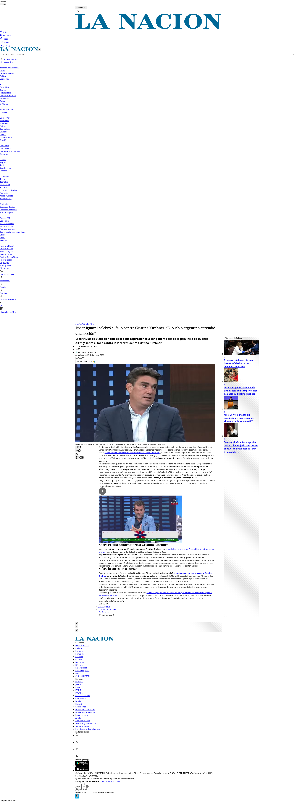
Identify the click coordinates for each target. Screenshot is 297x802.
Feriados (4, 187)
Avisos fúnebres (7, 223)
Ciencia (3, 134)
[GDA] (82, 790)
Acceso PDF (5, 218)
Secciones (7, 35)
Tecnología (5, 182)
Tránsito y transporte (9, 67)
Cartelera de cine (7, 207)
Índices (3, 101)
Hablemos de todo (8, 137)
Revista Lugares (7, 251)
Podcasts (4, 193)
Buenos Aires (5, 118)
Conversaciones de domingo (12, 232)
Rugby (3, 162)
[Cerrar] (39, 49)
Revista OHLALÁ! (7, 246)
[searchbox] (147, 54)
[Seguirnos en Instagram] (76, 749)
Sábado (3, 235)
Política (90, 324)
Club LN (6, 42)
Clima (2, 70)
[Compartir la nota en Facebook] (76, 457)
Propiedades (5, 93)
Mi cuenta (7, 46)
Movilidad (4, 98)
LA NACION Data (7, 73)
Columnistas (5, 148)
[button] (148, 180)
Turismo (3, 179)
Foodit (5, 39)
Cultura (3, 126)
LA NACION (80, 324)
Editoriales (4, 145)
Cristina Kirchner (108, 609)
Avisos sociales (6, 226)
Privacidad (115, 781)
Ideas (2, 237)
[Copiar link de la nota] (76, 454)
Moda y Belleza (6, 196)
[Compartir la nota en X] (79, 457)
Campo (3, 90)
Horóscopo (5, 184)
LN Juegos (4, 176)
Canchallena (5, 168)
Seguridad (4, 120)
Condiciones (105, 781)
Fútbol (3, 159)
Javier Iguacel (104, 606)
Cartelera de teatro (8, 209)
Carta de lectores (7, 229)
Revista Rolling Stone (9, 257)
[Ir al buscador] (77, 11)
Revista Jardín (6, 260)
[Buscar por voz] (293, 54)
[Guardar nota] (76, 447)
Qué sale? (4, 204)
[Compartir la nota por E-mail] (82, 457)
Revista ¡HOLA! (6, 248)
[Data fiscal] (77, 798)
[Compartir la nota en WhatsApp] (79, 450)
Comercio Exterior (8, 95)
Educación (4, 123)
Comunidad (5, 129)
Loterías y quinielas (8, 190)
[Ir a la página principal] (148, 28)
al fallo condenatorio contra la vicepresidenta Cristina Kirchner (132, 452)
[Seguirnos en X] (76, 742)
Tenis (2, 165)
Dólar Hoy (4, 87)
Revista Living (6, 254)
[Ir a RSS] (76, 757)
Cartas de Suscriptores (10, 151)
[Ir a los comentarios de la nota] (79, 447)
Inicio (5, 32)
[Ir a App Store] (82, 770)
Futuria (3, 84)
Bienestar (4, 131)
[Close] (76, 623)
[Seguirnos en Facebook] (76, 735)
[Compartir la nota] (76, 450)
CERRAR (3, 1)
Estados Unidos (7, 109)
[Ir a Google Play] (82, 765)
